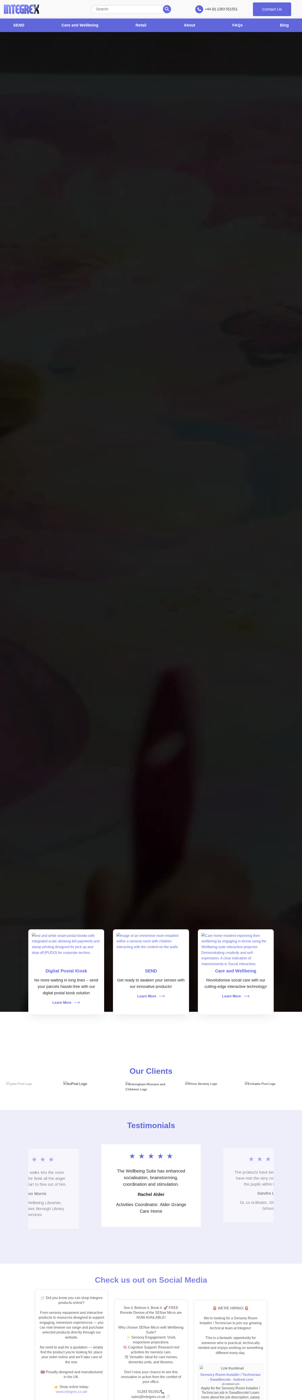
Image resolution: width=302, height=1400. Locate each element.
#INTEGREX (55, 1397)
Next (157, 1250)
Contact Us (272, 9)
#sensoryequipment (82, 1397)
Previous (145, 1250)
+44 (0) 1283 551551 (221, 9)
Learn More (61, 1002)
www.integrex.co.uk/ (71, 1387)
